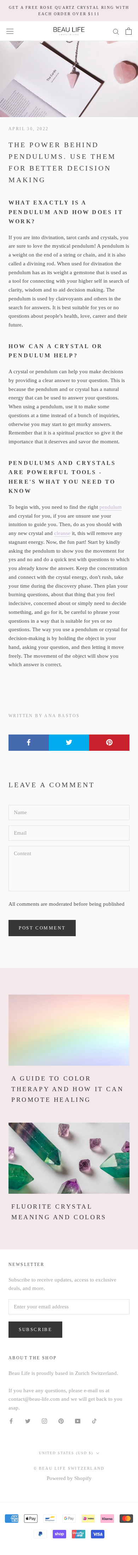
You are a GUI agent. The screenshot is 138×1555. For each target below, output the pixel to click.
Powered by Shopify (69, 1478)
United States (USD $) (66, 1453)
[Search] (116, 31)
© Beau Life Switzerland (69, 1468)
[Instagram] (44, 1420)
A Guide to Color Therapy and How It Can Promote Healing (67, 1089)
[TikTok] (94, 1420)
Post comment (42, 928)
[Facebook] (11, 1420)
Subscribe (35, 1329)
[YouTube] (77, 1420)
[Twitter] (27, 1420)
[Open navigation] (9, 31)
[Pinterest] (61, 1420)
